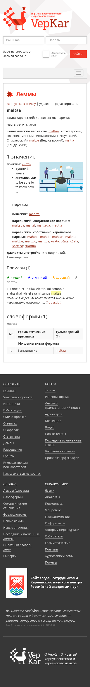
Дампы (8, 443)
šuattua (30, 246)
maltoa (34, 140)
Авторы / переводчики (62, 530)
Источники (11, 404)
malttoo (30, 241)
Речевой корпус (57, 397)
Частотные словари (60, 451)
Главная (9, 391)
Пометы (51, 562)
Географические (57, 517)
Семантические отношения (15, 505)
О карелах (11, 430)
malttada (43, 225)
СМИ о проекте (14, 417)
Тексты (50, 390)
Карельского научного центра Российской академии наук (56, 584)
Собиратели (54, 536)
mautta (57, 225)
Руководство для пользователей (15, 464)
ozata (55, 241)
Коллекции (53, 421)
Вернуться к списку (21, 104)
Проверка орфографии (62, 458)
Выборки (10, 556)
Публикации (12, 410)
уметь (26, 164)
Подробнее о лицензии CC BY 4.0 (30, 625)
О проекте (11, 384)
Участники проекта (18, 397)
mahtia (45, 237)
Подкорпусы (54, 503)
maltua (53, 131)
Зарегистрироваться (17, 51)
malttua (43, 241)
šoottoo (17, 246)
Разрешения (12, 449)
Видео (49, 427)
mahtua (58, 237)
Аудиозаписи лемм (59, 556)
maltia (69, 140)
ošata (65, 241)
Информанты (55, 523)
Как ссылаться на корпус (22, 473)
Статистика (11, 436)
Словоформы (13, 497)
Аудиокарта (53, 414)
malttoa (17, 241)
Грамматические (57, 543)
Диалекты (52, 497)
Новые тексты (55, 434)
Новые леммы (13, 521)
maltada (18, 225)
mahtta (34, 214)
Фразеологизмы (15, 514)
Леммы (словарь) (16, 490)
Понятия (51, 549)
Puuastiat (54, 302)
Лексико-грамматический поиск (62, 405)
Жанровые (53, 510)
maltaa (70, 237)
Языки (49, 490)
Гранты (8, 456)
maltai (30, 225)
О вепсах (10, 423)
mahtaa (32, 237)
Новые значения (16, 527)
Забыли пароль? (14, 56)
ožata (74, 241)
